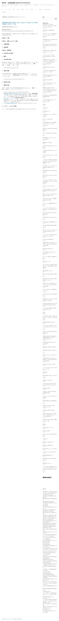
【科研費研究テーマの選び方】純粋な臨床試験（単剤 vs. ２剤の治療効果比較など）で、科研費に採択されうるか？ (50, 493)
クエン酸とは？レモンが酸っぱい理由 (49, 451)
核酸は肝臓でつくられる (8, 99)
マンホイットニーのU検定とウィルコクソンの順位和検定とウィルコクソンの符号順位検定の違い (50, 181)
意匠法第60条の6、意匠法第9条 (48, 511)
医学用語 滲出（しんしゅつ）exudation (50, 448)
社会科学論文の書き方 (46, 388)
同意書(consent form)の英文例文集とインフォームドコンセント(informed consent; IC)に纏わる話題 (50, 285)
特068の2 (44, 424)
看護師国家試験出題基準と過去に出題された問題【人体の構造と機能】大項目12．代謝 (20, 23)
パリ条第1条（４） (46, 555)
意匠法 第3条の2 (45, 505)
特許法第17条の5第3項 (46, 544)
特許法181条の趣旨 (46, 542)
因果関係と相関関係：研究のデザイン (49, 322)
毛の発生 (44, 104)
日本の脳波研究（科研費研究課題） (49, 30)
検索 (43, 17)
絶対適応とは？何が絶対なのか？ (48, 441)
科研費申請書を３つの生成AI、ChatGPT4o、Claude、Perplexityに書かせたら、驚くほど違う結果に (50, 25)
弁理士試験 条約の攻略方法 (47, 573)
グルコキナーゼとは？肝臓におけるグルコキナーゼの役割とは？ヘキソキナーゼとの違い (50, 327)
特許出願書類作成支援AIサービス (48, 596)
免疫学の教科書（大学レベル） (48, 270)
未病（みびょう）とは (46, 261)
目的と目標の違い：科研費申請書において (50, 221)
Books (22, 9)
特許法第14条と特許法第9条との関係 (49, 552)
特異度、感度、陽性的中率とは (48, 445)
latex (18, 9)
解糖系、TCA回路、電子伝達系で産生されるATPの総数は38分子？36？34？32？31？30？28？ (50, 45)
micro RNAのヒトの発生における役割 (49, 364)
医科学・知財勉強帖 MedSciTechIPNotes (16, 3)
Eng (9, 9)
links (27, 9)
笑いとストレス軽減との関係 (47, 119)
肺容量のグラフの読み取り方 (47, 380)
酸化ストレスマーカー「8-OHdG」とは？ (50, 354)
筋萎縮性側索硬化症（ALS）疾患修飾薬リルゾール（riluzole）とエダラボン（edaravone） (50, 124)
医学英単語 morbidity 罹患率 (47, 79)
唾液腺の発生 (45, 372)
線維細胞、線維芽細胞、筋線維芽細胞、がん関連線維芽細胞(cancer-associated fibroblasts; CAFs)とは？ (50, 337)
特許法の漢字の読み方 (46, 591)
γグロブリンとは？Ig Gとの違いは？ (49, 185)
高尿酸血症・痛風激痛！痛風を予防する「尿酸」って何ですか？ (15, 93)
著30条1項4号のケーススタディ (48, 427)
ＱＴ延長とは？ (45, 438)
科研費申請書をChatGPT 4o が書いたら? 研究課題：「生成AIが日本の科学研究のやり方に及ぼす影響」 (50, 359)
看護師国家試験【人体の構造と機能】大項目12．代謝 (18, 109)
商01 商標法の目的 (46, 609)
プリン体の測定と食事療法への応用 (10, 103)
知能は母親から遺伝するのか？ (48, 248)
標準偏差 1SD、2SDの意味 (47, 142)
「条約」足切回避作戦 (46, 553)
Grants (32, 9)
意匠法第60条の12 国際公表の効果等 (49, 509)
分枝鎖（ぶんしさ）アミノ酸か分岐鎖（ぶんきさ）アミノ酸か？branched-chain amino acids (50, 35)
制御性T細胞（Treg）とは (47, 463)
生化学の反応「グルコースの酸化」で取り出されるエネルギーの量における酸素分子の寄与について (50, 583)
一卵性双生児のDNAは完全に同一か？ (49, 67)
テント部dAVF (45, 107)
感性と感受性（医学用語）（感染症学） (49, 346)
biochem (40, 9)
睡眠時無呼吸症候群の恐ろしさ (48, 455)
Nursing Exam (47, 9)
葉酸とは (44, 312)
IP (8, 12)
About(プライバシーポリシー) (6, 618)
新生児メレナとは (46, 598)
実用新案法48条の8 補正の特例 (48, 559)
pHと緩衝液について (46, 111)
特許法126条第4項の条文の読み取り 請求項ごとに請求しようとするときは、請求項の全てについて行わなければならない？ (50, 550)
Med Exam (3, 12)
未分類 (7, 109)
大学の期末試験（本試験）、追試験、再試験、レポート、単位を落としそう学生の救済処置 (50, 317)
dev (5, 9)
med (13, 9)
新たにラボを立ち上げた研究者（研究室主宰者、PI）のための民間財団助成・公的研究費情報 (50, 266)
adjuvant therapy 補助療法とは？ (48, 239)
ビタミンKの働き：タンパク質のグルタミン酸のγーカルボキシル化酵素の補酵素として (50, 594)
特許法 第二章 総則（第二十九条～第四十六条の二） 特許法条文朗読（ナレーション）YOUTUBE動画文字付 (50, 415)
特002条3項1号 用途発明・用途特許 (49, 410)
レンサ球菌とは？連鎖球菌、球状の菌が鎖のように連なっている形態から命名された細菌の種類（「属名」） (50, 161)
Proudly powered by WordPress (17, 618)
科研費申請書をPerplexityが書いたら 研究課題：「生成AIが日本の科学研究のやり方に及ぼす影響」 (50, 244)
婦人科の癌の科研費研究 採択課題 (48, 574)
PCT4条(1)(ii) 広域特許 (46, 430)
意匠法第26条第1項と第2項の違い (48, 501)
